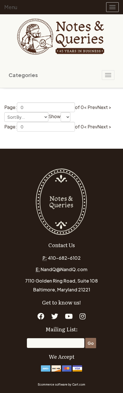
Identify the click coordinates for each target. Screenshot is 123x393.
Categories (23, 75)
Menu (10, 7)
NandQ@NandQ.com (64, 269)
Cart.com (78, 384)
